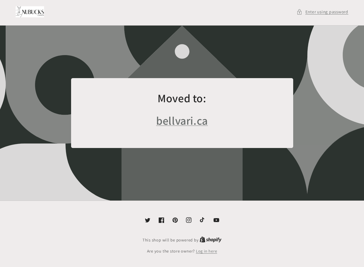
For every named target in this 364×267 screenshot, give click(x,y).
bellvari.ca (182, 120)
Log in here (206, 251)
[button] (322, 12)
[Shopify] (211, 240)
